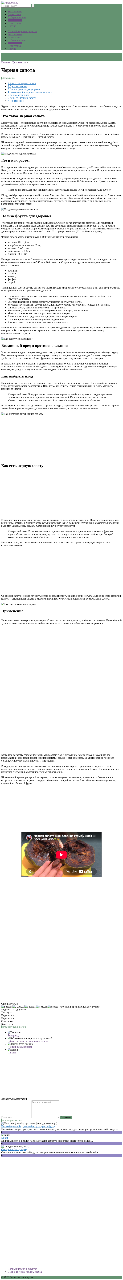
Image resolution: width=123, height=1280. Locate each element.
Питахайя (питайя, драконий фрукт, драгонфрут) (28, 1126)
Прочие (12, 26)
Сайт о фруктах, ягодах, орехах (25, 1271)
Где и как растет (17, 86)
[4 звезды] (42, 1006)
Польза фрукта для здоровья (24, 89)
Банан (4, 1137)
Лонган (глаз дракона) (20, 1046)
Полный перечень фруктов (22, 31)
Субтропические (17, 17)
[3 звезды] (30, 1006)
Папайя (12, 1052)
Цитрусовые (14, 23)
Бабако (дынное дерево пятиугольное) (28, 1041)
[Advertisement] (61, 437)
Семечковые (14, 14)
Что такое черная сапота (22, 83)
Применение (16, 100)
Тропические (15, 20)
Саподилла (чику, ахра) (14, 1149)
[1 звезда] (6, 1006)
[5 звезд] (53, 1006)
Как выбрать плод (18, 95)
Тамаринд (13, 1035)
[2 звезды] (18, 1006)
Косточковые (15, 11)
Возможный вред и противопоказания (30, 92)
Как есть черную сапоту (22, 97)
